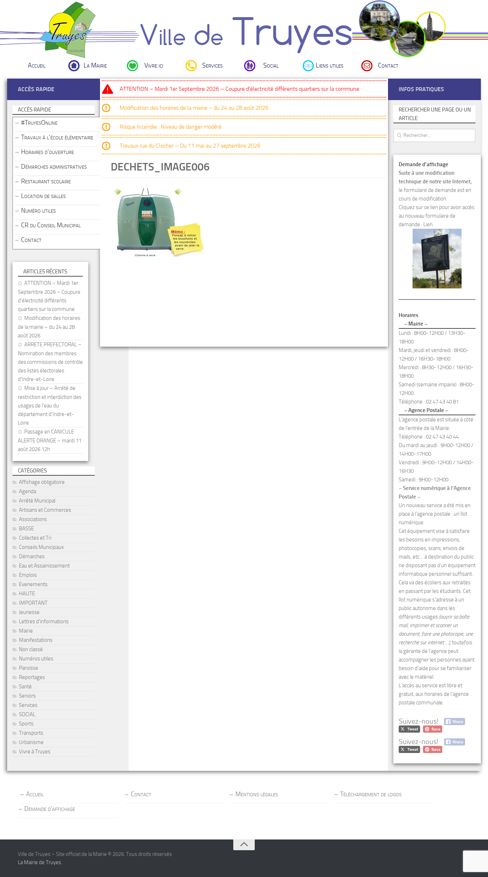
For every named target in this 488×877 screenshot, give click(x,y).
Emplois (28, 575)
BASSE (26, 528)
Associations (33, 519)
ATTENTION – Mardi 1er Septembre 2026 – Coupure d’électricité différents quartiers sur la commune (239, 88)
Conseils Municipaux (41, 547)
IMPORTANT (33, 603)
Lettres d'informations (44, 621)
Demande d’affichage (49, 809)
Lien (428, 224)
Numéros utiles (36, 658)
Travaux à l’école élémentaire (57, 137)
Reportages (32, 677)
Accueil (36, 65)
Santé (25, 686)
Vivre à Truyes (34, 751)
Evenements (33, 584)
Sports (26, 723)
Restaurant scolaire (46, 181)
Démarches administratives (54, 166)
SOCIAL (27, 714)
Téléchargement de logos (371, 794)
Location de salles (43, 196)
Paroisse (28, 668)
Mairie (26, 631)
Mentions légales (256, 794)
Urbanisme (31, 742)
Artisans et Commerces (45, 510)
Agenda (27, 491)
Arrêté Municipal (37, 500)
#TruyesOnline (39, 123)
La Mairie (95, 65)
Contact (388, 65)
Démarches (32, 556)
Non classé (31, 649)
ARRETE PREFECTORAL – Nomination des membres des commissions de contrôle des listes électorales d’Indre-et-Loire (50, 361)
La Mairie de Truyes (39, 862)
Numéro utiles (38, 210)
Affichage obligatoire (42, 482)
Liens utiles (329, 65)
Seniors (27, 696)
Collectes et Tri (35, 538)
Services (212, 65)
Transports (31, 733)
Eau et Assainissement (44, 566)
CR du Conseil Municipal (51, 225)
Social (271, 65)
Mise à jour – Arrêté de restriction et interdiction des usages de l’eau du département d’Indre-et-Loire (49, 405)
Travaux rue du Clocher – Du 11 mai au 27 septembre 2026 (190, 145)
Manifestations (36, 640)
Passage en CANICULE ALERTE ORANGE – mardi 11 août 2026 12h (49, 440)
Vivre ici (153, 65)
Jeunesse (29, 612)
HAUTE (27, 593)
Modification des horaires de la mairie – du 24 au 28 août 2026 (194, 107)
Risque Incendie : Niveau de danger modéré (170, 126)
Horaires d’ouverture (47, 152)
